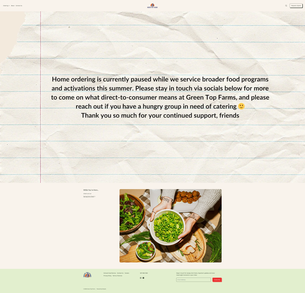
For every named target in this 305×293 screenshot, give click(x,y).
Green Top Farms (91, 289)
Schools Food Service (110, 273)
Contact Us (19, 5)
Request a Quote (296, 5)
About (12, 5)
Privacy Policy (107, 275)
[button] (286, 6)
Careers (127, 273)
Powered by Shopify (101, 289)
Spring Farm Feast (88, 196)
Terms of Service (117, 275)
